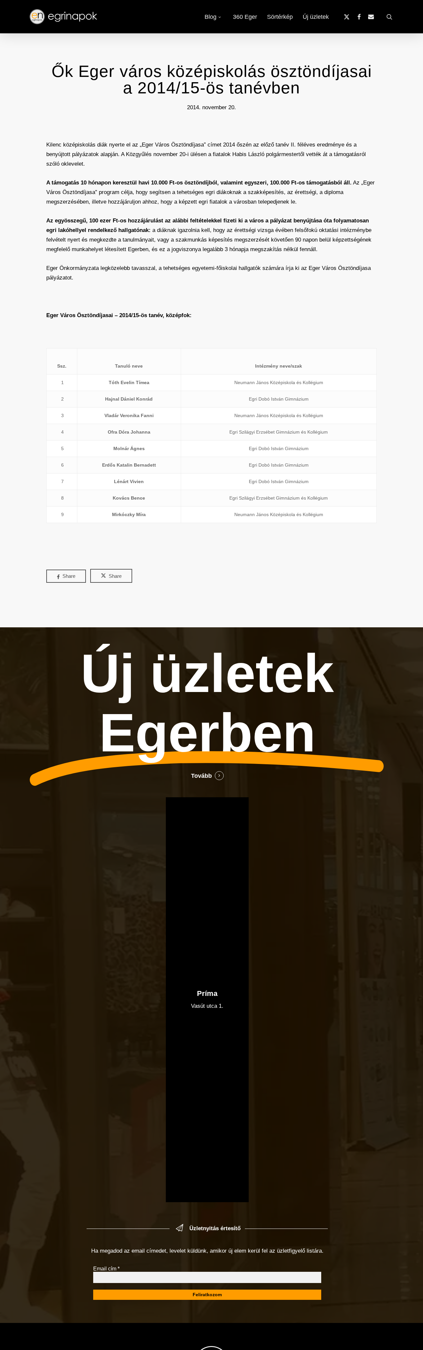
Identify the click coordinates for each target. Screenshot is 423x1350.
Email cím (106, 1268)
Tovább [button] (201, 776)
